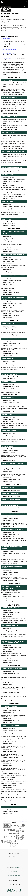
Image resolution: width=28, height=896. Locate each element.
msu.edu (15, 871)
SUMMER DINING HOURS (9, 49)
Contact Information (14, 856)
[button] (24, 6)
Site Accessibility (14, 863)
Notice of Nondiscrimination (14, 875)
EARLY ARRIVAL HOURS (9, 53)
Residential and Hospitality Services (18, 821)
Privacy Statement (14, 860)
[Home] (6, 8)
